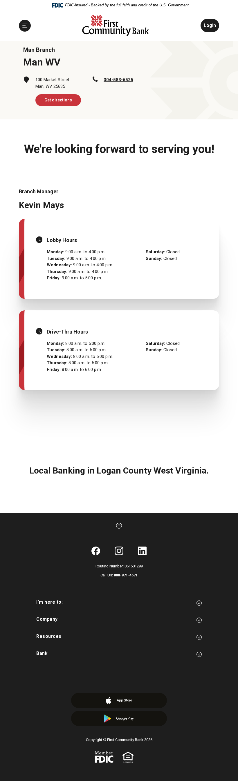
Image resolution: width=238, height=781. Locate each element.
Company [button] (47, 619)
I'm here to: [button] (49, 602)
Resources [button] (49, 636)
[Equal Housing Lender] (128, 756)
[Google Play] (119, 718)
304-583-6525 (118, 79)
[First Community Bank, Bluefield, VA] (115, 26)
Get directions (58, 100)
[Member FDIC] (104, 756)
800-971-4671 (126, 575)
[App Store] (119, 700)
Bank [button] (42, 653)
